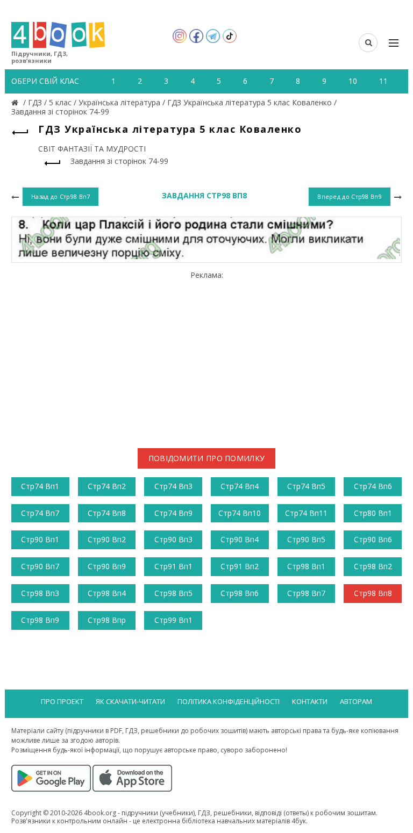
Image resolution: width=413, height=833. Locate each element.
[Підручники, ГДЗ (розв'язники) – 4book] (16, 102)
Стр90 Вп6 (373, 539)
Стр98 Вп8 (373, 593)
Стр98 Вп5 (173, 593)
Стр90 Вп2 (107, 539)
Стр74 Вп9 (173, 513)
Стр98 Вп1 (306, 566)
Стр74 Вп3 (173, 486)
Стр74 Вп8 (107, 513)
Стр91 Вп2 (239, 566)
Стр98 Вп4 (107, 593)
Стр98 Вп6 (239, 593)
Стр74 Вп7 (40, 513)
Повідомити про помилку (206, 458)
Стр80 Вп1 (373, 513)
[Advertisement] (206, 355)
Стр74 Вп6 (373, 486)
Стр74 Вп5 (306, 486)
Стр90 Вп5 (306, 539)
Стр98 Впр (107, 620)
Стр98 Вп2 (373, 566)
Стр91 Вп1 (173, 566)
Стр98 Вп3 (40, 593)
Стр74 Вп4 (239, 486)
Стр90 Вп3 (173, 539)
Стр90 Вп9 (107, 566)
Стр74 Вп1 (40, 486)
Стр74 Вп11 (306, 513)
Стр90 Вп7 (40, 566)
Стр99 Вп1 (173, 620)
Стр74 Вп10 (239, 513)
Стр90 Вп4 (239, 539)
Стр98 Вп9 (40, 620)
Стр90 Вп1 (40, 539)
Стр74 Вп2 (107, 486)
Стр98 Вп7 (306, 593)
